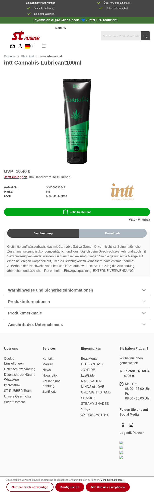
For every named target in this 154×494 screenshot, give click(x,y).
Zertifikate (50, 391)
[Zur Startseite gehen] (25, 35)
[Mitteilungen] (12, 46)
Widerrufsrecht (14, 402)
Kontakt (48, 358)
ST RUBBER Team (17, 390)
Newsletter (50, 375)
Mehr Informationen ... (112, 480)
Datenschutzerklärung (19, 369)
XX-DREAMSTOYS (95, 415)
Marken (60, 28)
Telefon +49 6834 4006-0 (136, 373)
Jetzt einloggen (15, 177)
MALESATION (91, 381)
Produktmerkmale (25, 313)
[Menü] (43, 46)
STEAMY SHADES (95, 403)
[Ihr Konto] (19, 46)
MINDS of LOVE (92, 386)
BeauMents (89, 358)
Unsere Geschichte (17, 396)
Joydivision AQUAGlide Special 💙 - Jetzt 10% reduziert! (75, 20)
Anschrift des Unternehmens (35, 324)
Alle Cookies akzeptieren (108, 487)
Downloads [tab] (113, 233)
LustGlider (88, 375)
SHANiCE (88, 398)
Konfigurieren (69, 487)
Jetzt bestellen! (80, 212)
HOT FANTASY (92, 364)
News (47, 370)
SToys (85, 409)
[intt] (122, 191)
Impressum (12, 385)
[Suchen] (145, 35)
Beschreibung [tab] (43, 233)
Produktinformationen (29, 301)
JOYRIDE (88, 370)
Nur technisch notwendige (30, 487)
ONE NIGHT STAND (96, 392)
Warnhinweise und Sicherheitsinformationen (50, 290)
